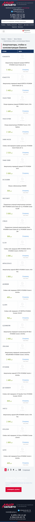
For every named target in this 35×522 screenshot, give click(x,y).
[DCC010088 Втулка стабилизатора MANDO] (22, 180)
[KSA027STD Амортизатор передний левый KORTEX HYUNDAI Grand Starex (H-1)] (22, 77)
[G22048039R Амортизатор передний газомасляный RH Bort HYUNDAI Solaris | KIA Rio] (22, 326)
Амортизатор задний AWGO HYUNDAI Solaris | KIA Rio (17, 270)
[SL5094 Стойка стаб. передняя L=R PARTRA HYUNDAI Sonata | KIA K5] (22, 305)
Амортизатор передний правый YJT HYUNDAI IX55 (17, 167)
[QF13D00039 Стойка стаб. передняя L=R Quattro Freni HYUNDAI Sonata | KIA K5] (22, 388)
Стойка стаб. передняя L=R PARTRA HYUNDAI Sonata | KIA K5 (17, 312)
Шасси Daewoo (18, 39)
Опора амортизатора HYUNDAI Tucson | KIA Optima (17, 126)
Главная (3, 25)
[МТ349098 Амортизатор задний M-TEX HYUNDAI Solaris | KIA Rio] (22, 367)
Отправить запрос (13, 489)
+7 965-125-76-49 (17, 17)
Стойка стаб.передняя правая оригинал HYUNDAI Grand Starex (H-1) (17, 147)
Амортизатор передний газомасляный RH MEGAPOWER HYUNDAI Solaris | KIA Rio (17, 353)
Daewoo (10, 39)
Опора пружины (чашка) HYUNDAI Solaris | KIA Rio (17, 105)
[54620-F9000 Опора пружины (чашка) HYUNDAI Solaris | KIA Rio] (22, 98)
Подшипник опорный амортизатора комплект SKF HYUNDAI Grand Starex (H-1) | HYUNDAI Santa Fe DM (17, 206)
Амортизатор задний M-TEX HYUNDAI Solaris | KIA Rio (17, 374)
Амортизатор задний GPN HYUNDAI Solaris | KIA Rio (17, 416)
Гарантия (14, 27)
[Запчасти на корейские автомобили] (17, 3)
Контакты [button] (20, 27)
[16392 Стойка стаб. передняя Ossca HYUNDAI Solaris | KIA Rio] (22, 450)
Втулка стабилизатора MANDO (17, 186)
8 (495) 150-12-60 (17, 15)
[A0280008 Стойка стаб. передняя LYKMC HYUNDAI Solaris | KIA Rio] (22, 284)
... (16, 469)
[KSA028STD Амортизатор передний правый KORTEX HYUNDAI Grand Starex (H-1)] (22, 57)
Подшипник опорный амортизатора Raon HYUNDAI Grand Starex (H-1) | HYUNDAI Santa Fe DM (17, 229)
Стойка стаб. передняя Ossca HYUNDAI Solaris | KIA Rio (17, 457)
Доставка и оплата (29, 25)
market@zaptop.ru (18, 9)
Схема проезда (25, 8)
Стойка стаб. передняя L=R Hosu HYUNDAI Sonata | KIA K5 (17, 436)
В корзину (26, 69)
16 (19, 469)
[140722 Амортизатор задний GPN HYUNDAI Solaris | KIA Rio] (22, 408)
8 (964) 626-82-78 (18, 12)
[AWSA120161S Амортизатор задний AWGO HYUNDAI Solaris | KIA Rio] (22, 263)
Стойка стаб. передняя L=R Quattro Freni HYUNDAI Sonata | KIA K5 (17, 395)
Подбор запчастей (12, 25)
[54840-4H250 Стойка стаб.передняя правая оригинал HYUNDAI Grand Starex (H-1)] (22, 140)
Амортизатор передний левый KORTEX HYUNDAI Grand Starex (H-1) (17, 84)
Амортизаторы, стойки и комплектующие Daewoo (16, 41)
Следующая (26, 470)
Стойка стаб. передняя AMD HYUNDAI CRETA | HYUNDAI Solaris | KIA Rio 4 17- (17, 250)
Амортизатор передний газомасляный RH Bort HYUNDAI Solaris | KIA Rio (17, 333)
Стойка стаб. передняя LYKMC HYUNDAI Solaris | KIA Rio (17, 291)
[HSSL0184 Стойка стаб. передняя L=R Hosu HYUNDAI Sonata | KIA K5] (22, 429)
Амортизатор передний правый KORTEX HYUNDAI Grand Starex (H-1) (17, 64)
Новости (20, 25)
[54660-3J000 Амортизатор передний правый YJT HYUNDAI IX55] (22, 160)
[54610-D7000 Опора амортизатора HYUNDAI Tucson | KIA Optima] (22, 119)
